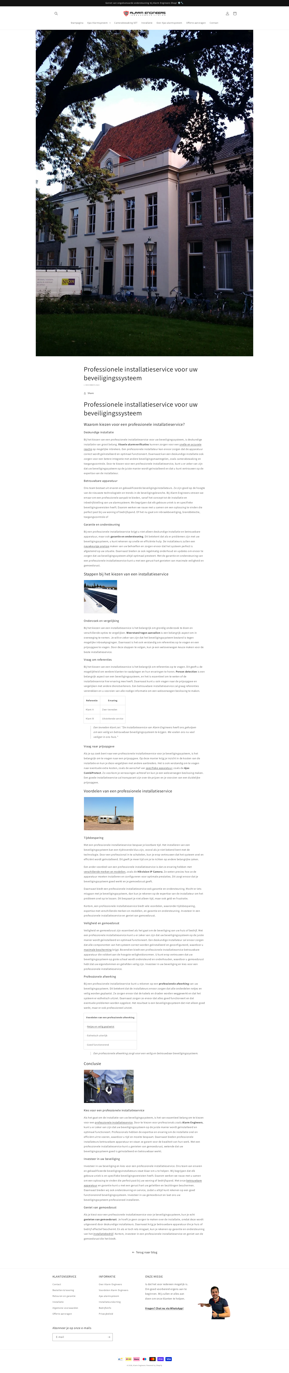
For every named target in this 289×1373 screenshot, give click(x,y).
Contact (57, 1284)
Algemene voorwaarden (65, 1307)
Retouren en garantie (64, 1295)
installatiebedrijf (103, 1234)
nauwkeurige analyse (96, 546)
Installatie (58, 1301)
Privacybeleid (106, 1313)
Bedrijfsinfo (105, 1307)
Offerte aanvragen (62, 1313)
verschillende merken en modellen (104, 871)
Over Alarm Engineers (110, 1284)
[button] (56, 13)
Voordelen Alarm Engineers (113, 1290)
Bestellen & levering (63, 1290)
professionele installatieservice (114, 1122)
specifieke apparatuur (159, 768)
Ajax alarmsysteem (109, 1295)
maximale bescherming (98, 949)
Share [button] (91, 393)
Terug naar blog (146, 1252)
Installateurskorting (110, 1301)
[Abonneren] (109, 1337)
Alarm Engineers (139, 1365)
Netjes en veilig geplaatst (100, 1026)
